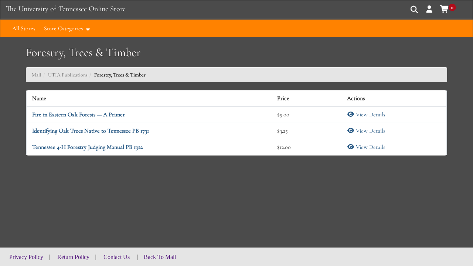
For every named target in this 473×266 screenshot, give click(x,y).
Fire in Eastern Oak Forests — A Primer (78, 114)
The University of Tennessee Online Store (66, 8)
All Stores (23, 28)
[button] (429, 9)
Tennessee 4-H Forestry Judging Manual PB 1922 (87, 147)
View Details (369, 114)
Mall (36, 75)
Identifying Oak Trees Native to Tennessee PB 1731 (90, 130)
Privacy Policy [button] (26, 257)
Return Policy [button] (73, 257)
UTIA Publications (68, 75)
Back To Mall (160, 257)
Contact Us (116, 257)
